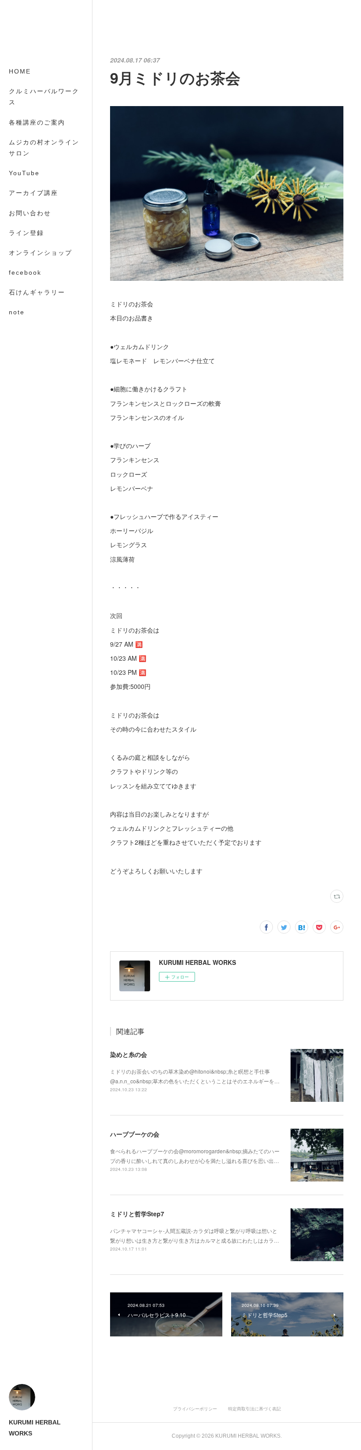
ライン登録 (26, 232)
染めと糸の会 (128, 1054)
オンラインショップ (40, 252)
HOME (20, 71)
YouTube (24, 173)
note (17, 312)
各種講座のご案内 (37, 122)
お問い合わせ (30, 213)
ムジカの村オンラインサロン (44, 148)
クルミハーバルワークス (44, 97)
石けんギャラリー (37, 292)
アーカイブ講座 (33, 192)
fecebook (25, 272)
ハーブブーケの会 (134, 1134)
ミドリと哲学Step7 (137, 1213)
